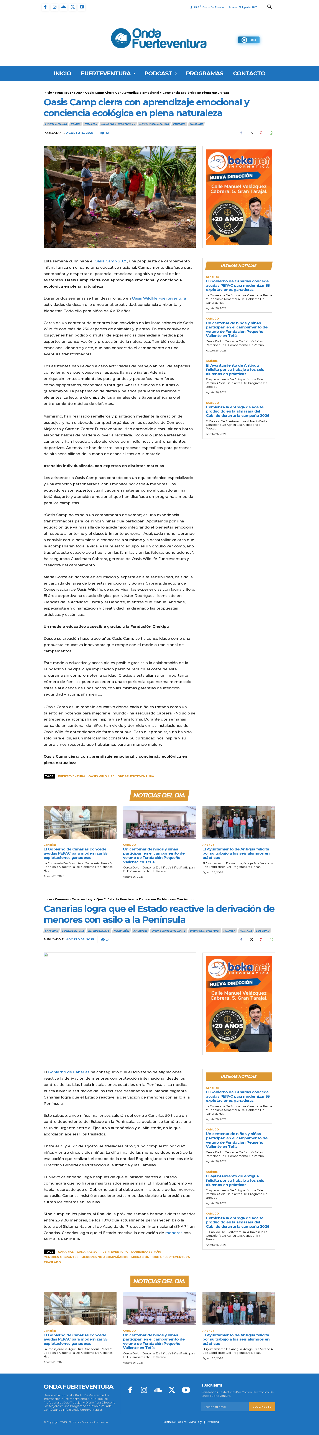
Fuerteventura (71, 776)
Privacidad (212, 1422)
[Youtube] (81, 7)
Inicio (48, 92)
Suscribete (262, 1406)
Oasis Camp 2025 (111, 261)
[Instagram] (54, 7)
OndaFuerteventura (154, 124)
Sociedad (196, 124)
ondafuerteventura (135, 776)
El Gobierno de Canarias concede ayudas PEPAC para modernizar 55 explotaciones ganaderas (238, 285)
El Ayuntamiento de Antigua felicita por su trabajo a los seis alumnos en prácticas (235, 369)
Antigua (212, 361)
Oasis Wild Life (101, 776)
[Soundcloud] (63, 7)
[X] (72, 7)
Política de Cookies (174, 1422)
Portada (179, 124)
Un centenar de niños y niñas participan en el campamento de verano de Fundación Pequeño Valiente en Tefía (236, 329)
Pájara (75, 124)
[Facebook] (45, 7)
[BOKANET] (239, 197)
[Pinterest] (261, 133)
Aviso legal (196, 1422)
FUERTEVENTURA (68, 92)
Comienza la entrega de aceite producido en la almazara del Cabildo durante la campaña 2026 (237, 411)
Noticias (90, 124)
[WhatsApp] (271, 133)
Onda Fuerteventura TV (118, 124)
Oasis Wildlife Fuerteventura (159, 298)
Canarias (212, 276)
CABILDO (212, 318)
